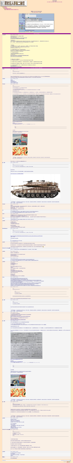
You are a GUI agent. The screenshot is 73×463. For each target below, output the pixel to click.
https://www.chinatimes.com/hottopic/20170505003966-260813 (20, 55)
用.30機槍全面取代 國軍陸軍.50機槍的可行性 (12, 9)
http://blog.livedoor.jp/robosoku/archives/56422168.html (18, 374)
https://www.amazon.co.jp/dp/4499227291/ (17, 123)
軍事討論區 (5, 7)
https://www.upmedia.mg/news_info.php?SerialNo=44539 (19, 37)
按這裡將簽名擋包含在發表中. (30, 30)
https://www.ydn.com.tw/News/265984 (16, 66)
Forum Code (21, 23)
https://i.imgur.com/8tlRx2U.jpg (16, 121)
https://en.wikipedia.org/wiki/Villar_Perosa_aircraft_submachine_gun (20, 316)
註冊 (36, 12)
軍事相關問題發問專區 (8, 8)
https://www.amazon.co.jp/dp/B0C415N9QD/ (17, 173)
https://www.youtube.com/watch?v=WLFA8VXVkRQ (18, 319)
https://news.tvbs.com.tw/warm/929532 (16, 56)
